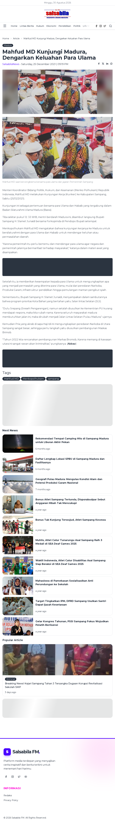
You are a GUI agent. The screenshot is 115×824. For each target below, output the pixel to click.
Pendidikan (65, 26)
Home (14, 26)
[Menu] (4, 25)
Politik (76, 26)
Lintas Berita (27, 26)
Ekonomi (51, 26)
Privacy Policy (11, 800)
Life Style (88, 26)
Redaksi (8, 795)
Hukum (40, 26)
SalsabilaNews (10, 64)
